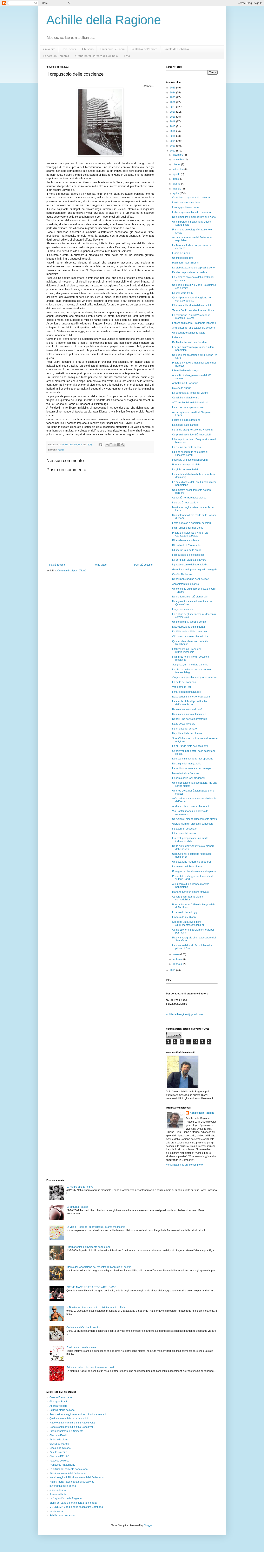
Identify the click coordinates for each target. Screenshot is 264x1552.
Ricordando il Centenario (186, 545)
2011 (173, 970)
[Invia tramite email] (107, 445)
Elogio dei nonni (181, 253)
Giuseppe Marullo (60, 1443)
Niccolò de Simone (60, 1448)
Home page (100, 564)
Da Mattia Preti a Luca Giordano (190, 342)
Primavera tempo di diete (186, 464)
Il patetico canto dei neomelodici (190, 564)
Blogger (148, 1525)
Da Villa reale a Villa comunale (189, 631)
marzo (176, 954)
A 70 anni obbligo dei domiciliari (190, 402)
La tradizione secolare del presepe (191, 768)
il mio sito (49, 49)
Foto (127, 55)
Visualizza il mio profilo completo (184, 1164)
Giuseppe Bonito (59, 1401)
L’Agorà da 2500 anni (184, 917)
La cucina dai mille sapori (186, 447)
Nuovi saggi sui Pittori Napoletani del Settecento (77, 1477)
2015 (173, 136)
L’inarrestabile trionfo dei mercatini (191, 305)
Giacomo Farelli (58, 1435)
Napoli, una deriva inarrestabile (189, 719)
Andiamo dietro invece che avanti (191, 806)
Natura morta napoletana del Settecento (72, 1481)
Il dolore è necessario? (185, 502)
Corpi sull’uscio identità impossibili (191, 434)
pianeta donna (58, 1490)
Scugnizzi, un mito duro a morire (190, 664)
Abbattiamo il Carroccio (185, 383)
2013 (173, 145)
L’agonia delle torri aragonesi (188, 778)
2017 (173, 126)
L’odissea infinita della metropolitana (192, 758)
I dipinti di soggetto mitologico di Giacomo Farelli (190, 453)
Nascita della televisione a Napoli (191, 696)
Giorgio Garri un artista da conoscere (192, 823)
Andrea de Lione (59, 1439)
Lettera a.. (177, 337)
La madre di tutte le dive (79, 1186)
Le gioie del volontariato (185, 469)
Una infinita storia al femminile (189, 714)
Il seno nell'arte (58, 1494)
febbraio (178, 959)
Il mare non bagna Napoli (186, 691)
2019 (173, 116)
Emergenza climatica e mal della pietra (194, 871)
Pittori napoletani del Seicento (66, 1431)
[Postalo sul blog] (111, 445)
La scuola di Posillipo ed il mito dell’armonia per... (189, 703)
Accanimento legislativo (185, 584)
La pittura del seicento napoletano (69, 1469)
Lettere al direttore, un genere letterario (194, 323)
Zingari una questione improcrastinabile (194, 677)
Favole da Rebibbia (176, 49)
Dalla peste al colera (183, 723)
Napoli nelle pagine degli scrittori (190, 579)
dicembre (178, 154)
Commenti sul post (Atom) (71, 570)
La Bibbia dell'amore (144, 49)
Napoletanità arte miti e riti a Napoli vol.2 (72, 1422)
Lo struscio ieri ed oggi (185, 912)
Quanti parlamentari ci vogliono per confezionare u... (192, 299)
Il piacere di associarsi (184, 828)
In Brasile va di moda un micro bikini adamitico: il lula (96, 1307)
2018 (173, 121)
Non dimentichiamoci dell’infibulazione (194, 217)
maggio (177, 188)
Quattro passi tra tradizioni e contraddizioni (188, 898)
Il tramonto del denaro (184, 728)
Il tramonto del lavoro (184, 833)
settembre (178, 169)
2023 (173, 97)
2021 (173, 107)
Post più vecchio (143, 564)
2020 (173, 111)
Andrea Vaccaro (58, 1405)
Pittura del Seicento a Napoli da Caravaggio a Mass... (190, 534)
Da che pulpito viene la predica (189, 272)
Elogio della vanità (182, 609)
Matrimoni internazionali (185, 262)
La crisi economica (182, 292)
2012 (173, 150)
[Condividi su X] (115, 445)
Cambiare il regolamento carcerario (192, 197)
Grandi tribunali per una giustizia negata (194, 569)
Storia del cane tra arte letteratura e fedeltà (73, 1502)
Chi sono (88, 49)
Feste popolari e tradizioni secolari (191, 523)
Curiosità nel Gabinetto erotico (189, 497)
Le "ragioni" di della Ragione (66, 1498)
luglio (176, 179)
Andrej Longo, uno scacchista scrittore (193, 327)
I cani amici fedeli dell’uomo (187, 527)
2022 (173, 102)
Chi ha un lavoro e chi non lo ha (190, 636)
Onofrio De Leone (182, 574)
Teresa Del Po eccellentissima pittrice (193, 310)
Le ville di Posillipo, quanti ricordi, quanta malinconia (95, 1226)
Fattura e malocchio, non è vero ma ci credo (90, 1367)
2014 (173, 140)
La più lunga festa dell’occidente (190, 746)
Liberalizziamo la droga (185, 370)
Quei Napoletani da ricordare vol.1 (69, 1418)
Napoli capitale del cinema (187, 733)
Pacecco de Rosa (59, 1460)
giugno (177, 183)
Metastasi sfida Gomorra (185, 773)
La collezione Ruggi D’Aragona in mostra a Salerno (191, 316)
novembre (179, 159)
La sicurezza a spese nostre (188, 407)
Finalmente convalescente (81, 1347)
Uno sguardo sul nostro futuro (188, 332)
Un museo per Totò (182, 257)
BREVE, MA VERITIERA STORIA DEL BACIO (91, 1287)
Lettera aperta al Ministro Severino (191, 212)
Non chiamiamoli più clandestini (190, 596)
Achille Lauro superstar (62, 1515)
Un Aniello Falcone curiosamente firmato (195, 819)
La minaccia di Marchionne (187, 866)
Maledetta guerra (181, 388)
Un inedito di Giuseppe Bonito (189, 621)
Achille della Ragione (103, 20)
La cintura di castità (77, 1206)
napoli (61, 449)
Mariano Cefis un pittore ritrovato (190, 891)
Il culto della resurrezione (186, 202)
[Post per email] (100, 444)
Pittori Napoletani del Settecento (68, 1473)
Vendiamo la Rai (181, 686)
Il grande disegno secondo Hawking (192, 429)
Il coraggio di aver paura (185, 207)
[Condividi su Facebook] (119, 445)
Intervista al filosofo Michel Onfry (190, 459)
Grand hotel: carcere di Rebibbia (96, 55)
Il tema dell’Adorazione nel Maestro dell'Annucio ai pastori (98, 1267)
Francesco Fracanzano (62, 1464)
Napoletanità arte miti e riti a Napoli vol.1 (72, 1427)
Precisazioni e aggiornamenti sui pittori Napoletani (78, 1414)
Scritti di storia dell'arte (62, 1410)
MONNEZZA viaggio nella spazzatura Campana (76, 1507)
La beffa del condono (184, 682)
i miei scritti (68, 49)
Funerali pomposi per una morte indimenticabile (190, 840)
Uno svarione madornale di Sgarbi (191, 861)
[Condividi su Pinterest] (123, 445)
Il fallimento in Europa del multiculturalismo (186, 650)
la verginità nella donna (63, 1485)
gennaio (178, 964)
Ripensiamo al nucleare (185, 540)
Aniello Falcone (58, 1452)
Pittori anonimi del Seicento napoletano (88, 1247)
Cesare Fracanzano (61, 1397)
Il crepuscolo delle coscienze (188, 554)
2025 (173, 87)
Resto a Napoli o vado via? (187, 709)
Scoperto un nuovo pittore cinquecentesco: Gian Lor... (189, 923)
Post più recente (56, 564)
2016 (173, 131)
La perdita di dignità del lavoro (189, 559)
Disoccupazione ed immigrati (188, 626)
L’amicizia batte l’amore (185, 424)
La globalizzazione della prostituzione (193, 267)
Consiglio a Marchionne (185, 397)
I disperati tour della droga (187, 550)
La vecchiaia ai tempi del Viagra (190, 392)
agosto (177, 174)
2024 (173, 92)
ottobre (177, 164)
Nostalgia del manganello (186, 763)
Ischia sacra (56, 1511)
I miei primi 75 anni (112, 49)
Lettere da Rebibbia (56, 55)
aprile (176, 193)
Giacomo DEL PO (59, 1456)
